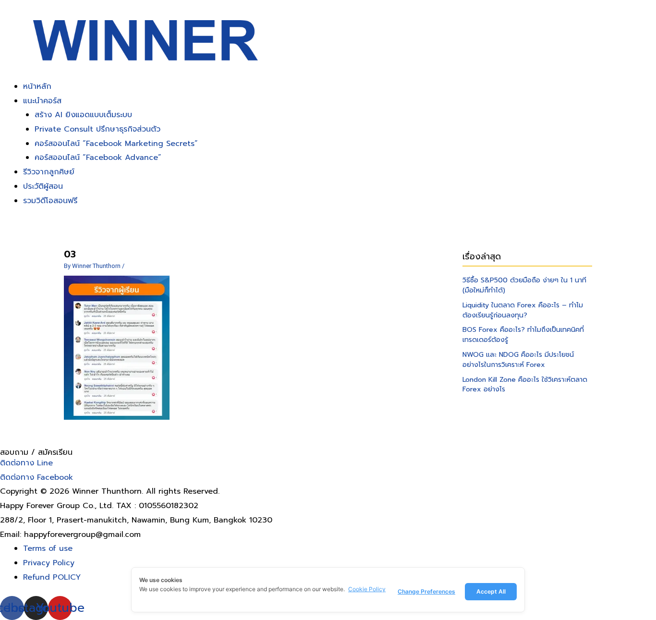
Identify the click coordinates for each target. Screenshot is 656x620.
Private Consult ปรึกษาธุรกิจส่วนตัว (97, 129)
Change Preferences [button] (426, 591)
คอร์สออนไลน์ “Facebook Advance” (98, 157)
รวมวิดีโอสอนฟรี (50, 201)
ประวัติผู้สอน (43, 186)
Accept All (491, 591)
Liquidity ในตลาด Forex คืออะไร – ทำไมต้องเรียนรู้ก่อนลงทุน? (522, 310)
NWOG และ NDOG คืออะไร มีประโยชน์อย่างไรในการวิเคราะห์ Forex (518, 360)
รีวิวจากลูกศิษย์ (48, 172)
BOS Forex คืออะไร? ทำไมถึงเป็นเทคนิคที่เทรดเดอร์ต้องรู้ (523, 335)
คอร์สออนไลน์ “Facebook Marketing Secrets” (116, 143)
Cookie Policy (367, 589)
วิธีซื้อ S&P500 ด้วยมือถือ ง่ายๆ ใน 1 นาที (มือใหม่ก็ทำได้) (524, 285)
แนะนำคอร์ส (42, 101)
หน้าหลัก (37, 86)
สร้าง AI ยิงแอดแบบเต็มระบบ (83, 115)
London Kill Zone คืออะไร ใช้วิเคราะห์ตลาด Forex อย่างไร (524, 385)
